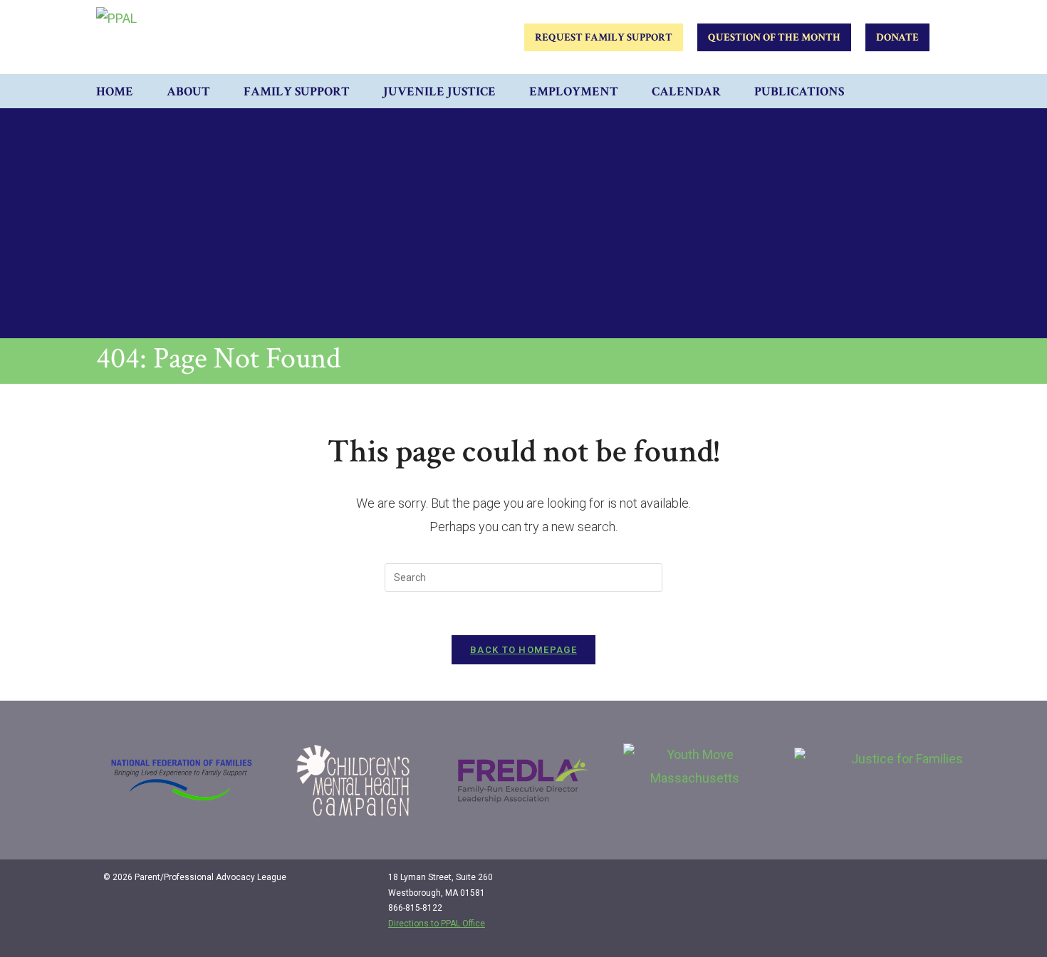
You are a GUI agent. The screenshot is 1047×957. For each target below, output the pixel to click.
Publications (799, 91)
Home (114, 91)
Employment (573, 91)
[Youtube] (931, 883)
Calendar (686, 91)
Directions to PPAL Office (436, 924)
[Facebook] (872, 883)
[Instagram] (902, 883)
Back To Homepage (523, 649)
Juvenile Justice (439, 91)
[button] (936, 91)
